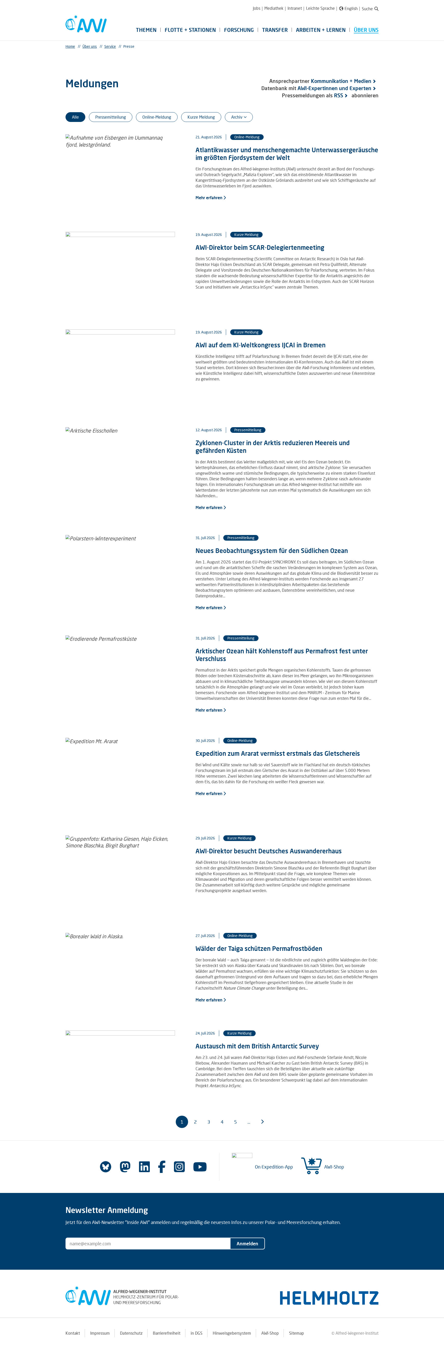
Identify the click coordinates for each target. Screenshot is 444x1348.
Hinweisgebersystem (232, 1333)
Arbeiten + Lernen (321, 29)
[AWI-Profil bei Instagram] (179, 1166)
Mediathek (273, 8)
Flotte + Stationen (190, 29)
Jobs (256, 8)
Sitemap (296, 1333)
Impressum (100, 1333)
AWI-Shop (334, 1167)
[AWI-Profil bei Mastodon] (125, 1166)
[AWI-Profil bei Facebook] (162, 1166)
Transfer (275, 29)
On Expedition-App (274, 1167)
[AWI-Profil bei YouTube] (200, 1166)
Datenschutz (131, 1333)
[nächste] (262, 1122)
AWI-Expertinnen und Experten (334, 88)
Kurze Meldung (201, 116)
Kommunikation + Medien (341, 81)
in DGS (196, 1333)
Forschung (239, 29)
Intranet (295, 8)
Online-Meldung (156, 116)
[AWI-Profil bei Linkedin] (144, 1166)
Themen (146, 29)
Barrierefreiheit (166, 1333)
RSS (338, 95)
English (351, 8)
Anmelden (247, 1243)
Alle (75, 116)
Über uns (366, 29)
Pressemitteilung (110, 116)
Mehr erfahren (209, 197)
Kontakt (73, 1333)
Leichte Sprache (320, 8)
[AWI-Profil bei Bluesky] (105, 1166)
